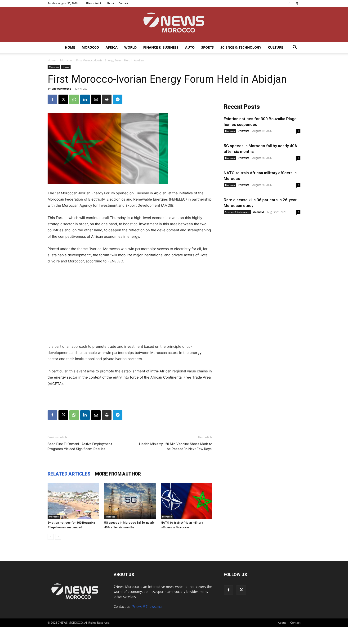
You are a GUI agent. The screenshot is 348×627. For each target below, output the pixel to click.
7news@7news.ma (147, 606)
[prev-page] (51, 537)
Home (70, 47)
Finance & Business (160, 47)
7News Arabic (94, 3)
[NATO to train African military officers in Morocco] (186, 501)
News (66, 67)
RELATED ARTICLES (69, 474)
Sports (207, 47)
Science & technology (240, 47)
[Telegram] (117, 99)
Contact (123, 3)
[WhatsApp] (74, 99)
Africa (112, 47)
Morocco (90, 47)
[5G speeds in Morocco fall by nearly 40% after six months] (130, 501)
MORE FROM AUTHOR (118, 474)
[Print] (107, 99)
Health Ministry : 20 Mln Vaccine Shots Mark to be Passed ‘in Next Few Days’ (175, 446)
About (110, 3)
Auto (190, 47)
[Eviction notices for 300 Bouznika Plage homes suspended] (73, 501)
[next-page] (58, 537)
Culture (275, 47)
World (130, 47)
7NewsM (243, 131)
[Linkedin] (85, 99)
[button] (294, 48)
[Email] (96, 99)
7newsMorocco (61, 88)
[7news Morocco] (174, 24)
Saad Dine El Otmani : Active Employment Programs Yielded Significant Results (80, 446)
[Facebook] (289, 3)
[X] (296, 3)
